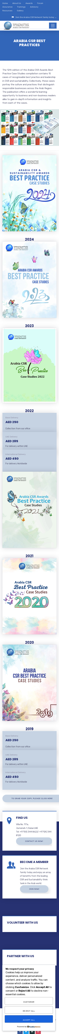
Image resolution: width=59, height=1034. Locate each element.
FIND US (22, 818)
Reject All (29, 1011)
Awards (29, 3)
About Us (16, 3)
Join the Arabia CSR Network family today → (36, 17)
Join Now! (34, 889)
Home (5, 3)
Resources (7, 10)
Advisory (34, 7)
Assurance (7, 7)
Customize (28, 1002)
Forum (40, 3)
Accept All (29, 1020)
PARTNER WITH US (20, 956)
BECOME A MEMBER (34, 862)
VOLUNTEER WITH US (22, 922)
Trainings (21, 7)
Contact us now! (34, 841)
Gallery (20, 10)
